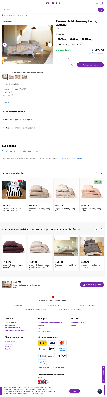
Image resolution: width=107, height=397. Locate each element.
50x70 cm (62, 39)
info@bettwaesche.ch (12, 328)
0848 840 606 (10, 325)
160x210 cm (62, 44)
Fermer (74, 391)
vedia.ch (8, 346)
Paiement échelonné (59, 367)
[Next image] (50, 45)
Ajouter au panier (90, 65)
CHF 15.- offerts (104, 376)
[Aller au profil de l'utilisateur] (97, 3)
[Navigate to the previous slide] (97, 173)
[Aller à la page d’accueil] (3, 15)
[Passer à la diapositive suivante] (102, 173)
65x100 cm (86, 39)
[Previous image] (5, 45)
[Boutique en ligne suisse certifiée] (40, 382)
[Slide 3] (17, 77)
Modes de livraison (77, 323)
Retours (73, 325)
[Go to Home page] (53, 3)
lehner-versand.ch (11, 341)
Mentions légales (44, 331)
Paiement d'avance (44, 367)
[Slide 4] (24, 77)
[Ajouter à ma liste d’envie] (72, 64)
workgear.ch (9, 344)
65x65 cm (74, 39)
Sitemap (41, 325)
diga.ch (7, 349)
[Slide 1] (5, 77)
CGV (39, 328)
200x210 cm (76, 44)
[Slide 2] (11, 77)
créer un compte (75, 158)
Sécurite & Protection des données (50, 323)
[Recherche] (101, 10)
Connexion (62, 158)
